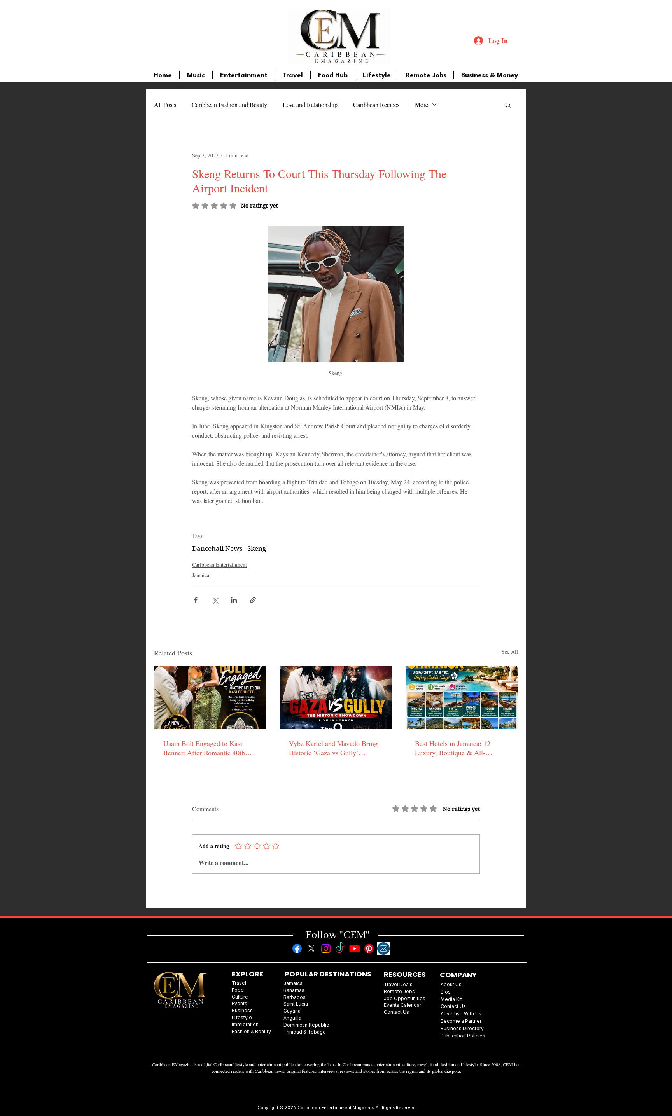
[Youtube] (354, 948)
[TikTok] (340, 948)
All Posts (165, 104)
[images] (383, 948)
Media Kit (451, 999)
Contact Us (453, 1006)
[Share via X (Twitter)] (215, 600)
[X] (311, 948)
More (421, 104)
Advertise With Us (461, 1013)
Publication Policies (463, 1036)
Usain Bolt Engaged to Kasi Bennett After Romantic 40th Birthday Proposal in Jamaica (204, 748)
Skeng (256, 548)
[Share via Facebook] (196, 600)
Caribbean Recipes (376, 104)
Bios (446, 992)
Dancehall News (217, 548)
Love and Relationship (310, 104)
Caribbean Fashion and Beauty (229, 104)
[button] (508, 104)
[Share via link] (253, 600)
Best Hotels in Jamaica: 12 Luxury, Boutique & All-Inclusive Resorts (452, 748)
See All (510, 651)
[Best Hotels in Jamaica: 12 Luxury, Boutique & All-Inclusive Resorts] (462, 697)
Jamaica (200, 575)
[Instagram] (326, 948)
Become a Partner (461, 1021)
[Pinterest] (369, 948)
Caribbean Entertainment (219, 564)
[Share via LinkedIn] (234, 600)
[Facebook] (297, 948)
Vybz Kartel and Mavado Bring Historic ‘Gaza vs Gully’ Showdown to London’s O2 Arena (333, 748)
